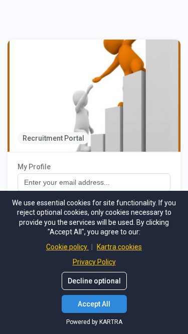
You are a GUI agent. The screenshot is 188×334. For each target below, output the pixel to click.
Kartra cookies (119, 247)
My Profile (34, 167)
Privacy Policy (94, 262)
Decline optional (94, 281)
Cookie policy (67, 247)
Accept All (94, 304)
